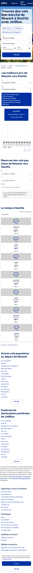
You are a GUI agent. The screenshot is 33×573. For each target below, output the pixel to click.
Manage (16, 569)
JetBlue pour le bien (7, 537)
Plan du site (4, 507)
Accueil (3, 66)
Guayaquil (4, 386)
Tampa (3, 379)
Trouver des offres (16, 117)
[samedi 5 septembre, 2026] (19, 142)
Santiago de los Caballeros (9, 366)
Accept (16, 563)
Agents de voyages (7, 499)
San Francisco (5, 389)
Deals (10, 66)
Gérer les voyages (23, 3)
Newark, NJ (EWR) (8, 38)
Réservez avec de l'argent (11, 32)
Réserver (15, 3)
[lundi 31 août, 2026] (6, 142)
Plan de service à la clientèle (9, 527)
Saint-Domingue (6, 376)
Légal (2, 517)
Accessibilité (5, 520)
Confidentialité (5, 530)
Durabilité (4, 540)
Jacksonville (5, 384)
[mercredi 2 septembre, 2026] (12, 142)
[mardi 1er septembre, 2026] (9, 142)
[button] (19, 28)
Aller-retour (7, 28)
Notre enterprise (6, 494)
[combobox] (16, 83)
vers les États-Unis (21, 66)
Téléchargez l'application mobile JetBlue (13, 550)
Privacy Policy (7, 559)
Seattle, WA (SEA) (8, 43)
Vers (3, 86)
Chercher (17, 55)
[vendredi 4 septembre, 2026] (17, 142)
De (3, 36)
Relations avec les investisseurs (12, 502)
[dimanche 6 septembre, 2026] (22, 142)
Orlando (3, 363)
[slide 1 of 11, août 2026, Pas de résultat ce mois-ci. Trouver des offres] (16, 115)
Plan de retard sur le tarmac (9, 525)
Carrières (5, 505)
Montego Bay (5, 392)
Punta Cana (4, 381)
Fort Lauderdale (6, 361)
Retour (19, 47)
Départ (4, 47)
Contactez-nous (6, 510)
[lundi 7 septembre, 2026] (24, 142)
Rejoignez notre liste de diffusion (12, 547)
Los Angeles (5, 374)
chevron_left (3, 114)
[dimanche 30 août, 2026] (4, 142)
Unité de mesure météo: (25, 211)
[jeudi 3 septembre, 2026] (14, 142)
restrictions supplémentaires (21, 478)
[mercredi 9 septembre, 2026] (30, 142)
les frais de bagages (15, 476)
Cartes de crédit (6, 492)
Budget (3, 184)
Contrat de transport (7, 522)
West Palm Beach (6, 368)
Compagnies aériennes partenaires (12, 497)
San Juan (4, 371)
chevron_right (30, 114)
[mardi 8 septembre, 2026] (27, 142)
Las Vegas (4, 397)
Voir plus (16, 401)
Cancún (3, 394)
